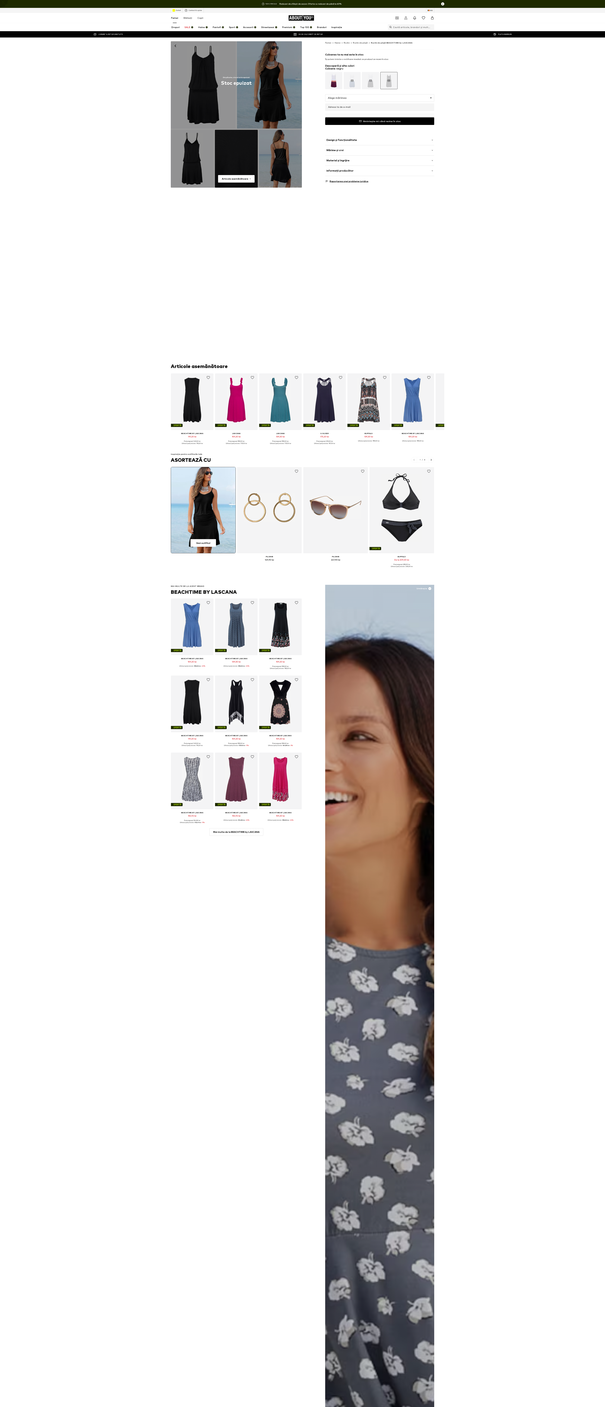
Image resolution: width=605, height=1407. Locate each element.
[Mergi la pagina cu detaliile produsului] (333, 80)
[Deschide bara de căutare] (390, 27)
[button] (379, 98)
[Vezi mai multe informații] (192, 445)
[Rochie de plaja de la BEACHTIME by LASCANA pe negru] (192, 159)
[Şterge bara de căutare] (431, 27)
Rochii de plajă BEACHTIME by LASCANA (391, 43)
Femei (174, 18)
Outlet (178, 10)
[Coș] (432, 18)
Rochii (347, 43)
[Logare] (406, 18)
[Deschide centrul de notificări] (415, 18)
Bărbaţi (188, 18)
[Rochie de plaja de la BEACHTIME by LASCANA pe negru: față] (203, 85)
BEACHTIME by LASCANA (204, 592)
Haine (337, 43)
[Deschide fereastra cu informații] (442, 4)
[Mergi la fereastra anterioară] (414, 460)
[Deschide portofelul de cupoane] (397, 18)
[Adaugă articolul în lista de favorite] (208, 378)
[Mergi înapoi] (175, 45)
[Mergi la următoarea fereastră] (431, 460)
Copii (200, 18)
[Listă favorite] (423, 18)
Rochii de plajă (360, 43)
